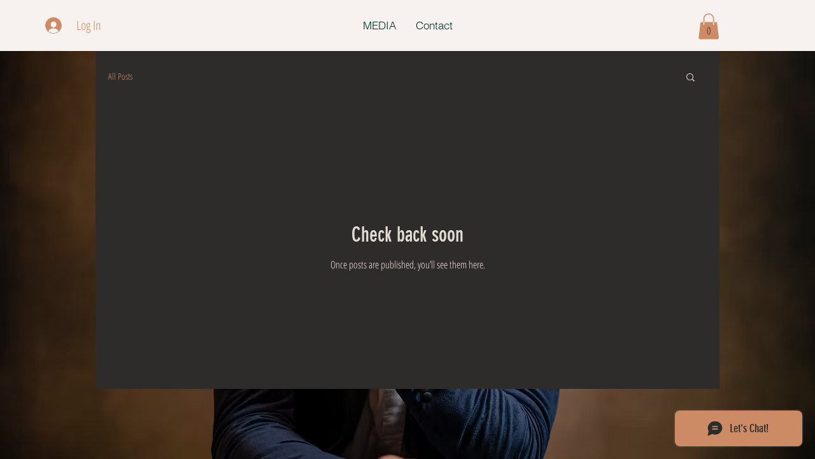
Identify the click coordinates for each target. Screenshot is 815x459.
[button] (708, 26)
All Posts (120, 76)
